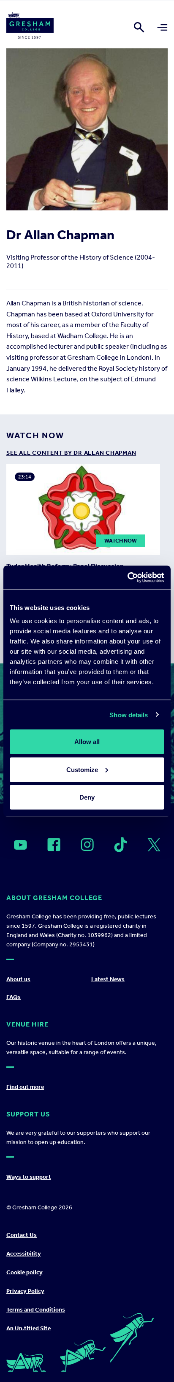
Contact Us (21, 1235)
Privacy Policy (25, 1291)
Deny (87, 797)
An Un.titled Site (28, 1328)
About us (18, 979)
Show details (128, 714)
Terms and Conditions (35, 1309)
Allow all (87, 741)
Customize (82, 769)
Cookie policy (24, 1272)
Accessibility (23, 1253)
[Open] (20, 845)
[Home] (30, 27)
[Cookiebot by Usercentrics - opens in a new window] (127, 577)
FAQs (13, 997)
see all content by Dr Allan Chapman (71, 452)
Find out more (25, 1087)
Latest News (108, 979)
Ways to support (28, 1177)
